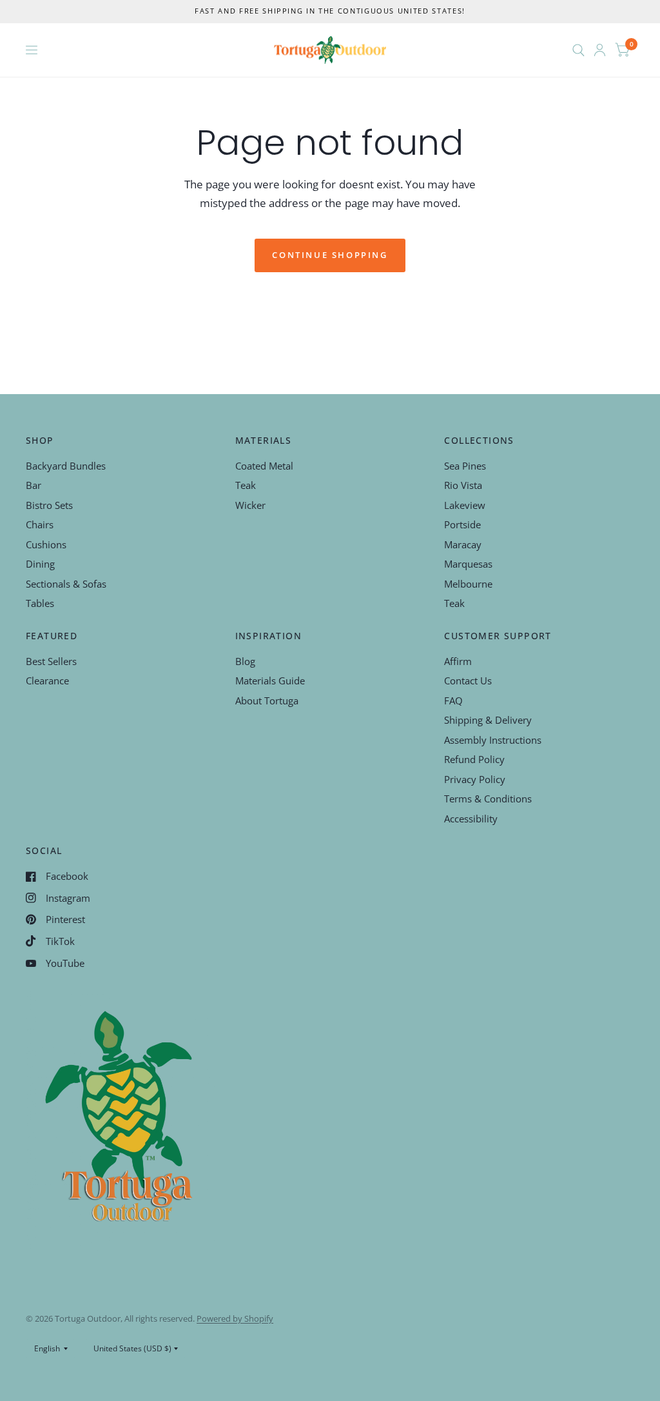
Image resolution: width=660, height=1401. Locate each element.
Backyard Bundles (66, 465)
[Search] (578, 50)
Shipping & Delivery (488, 719)
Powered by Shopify (235, 1318)
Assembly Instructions (492, 739)
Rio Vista (463, 485)
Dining (40, 563)
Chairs (39, 524)
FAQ (453, 700)
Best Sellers (51, 661)
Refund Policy (474, 759)
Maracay (462, 544)
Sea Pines (465, 465)
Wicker (250, 505)
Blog (245, 661)
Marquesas (468, 563)
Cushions (46, 544)
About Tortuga (266, 700)
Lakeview (464, 505)
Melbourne (468, 583)
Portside (462, 524)
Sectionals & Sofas (66, 583)
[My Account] (599, 50)
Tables (40, 603)
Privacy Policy (474, 779)
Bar (33, 485)
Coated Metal (264, 465)
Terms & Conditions (488, 798)
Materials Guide (270, 680)
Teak (245, 485)
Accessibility (471, 818)
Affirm (458, 661)
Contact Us (468, 680)
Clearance (47, 680)
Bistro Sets (49, 505)
